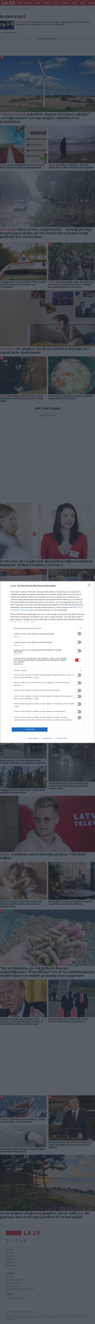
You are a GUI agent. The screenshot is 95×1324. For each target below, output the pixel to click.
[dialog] (47, 662)
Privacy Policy (61, 738)
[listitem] (47, 628)
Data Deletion (33, 738)
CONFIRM (29, 729)
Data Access (47, 738)
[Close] (90, 586)
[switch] (78, 633)
